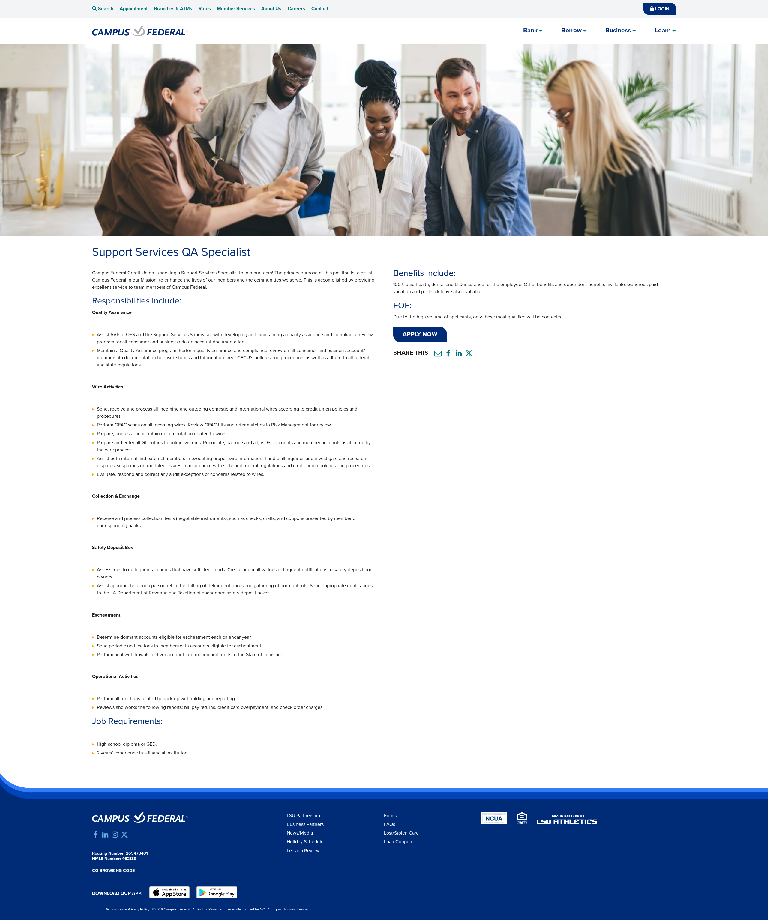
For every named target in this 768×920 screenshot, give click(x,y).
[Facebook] (95, 834)
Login (662, 9)
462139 (129, 859)
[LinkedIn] (105, 834)
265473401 (137, 853)
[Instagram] (114, 834)
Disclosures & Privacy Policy (127, 909)
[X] (124, 834)
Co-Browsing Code (113, 871)
